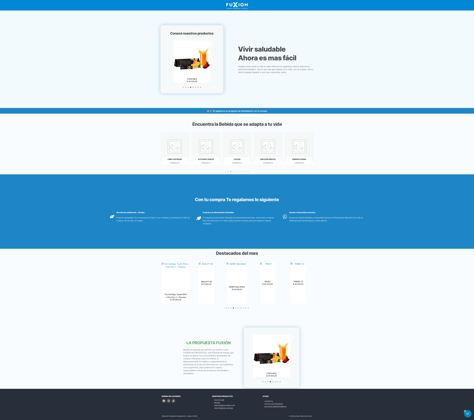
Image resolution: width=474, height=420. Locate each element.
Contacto (269, 401)
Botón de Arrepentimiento (275, 407)
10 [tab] (248, 171)
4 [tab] (190, 87)
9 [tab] (245, 171)
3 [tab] (188, 87)
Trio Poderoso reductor (224, 405)
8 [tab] (200, 87)
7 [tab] (198, 87)
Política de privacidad (274, 404)
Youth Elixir (219, 400)
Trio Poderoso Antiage (223, 408)
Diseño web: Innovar (306, 416)
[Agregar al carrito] (198, 50)
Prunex (217, 403)
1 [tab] (183, 87)
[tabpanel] (191, 62)
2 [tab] (186, 87)
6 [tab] (195, 87)
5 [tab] (193, 87)
